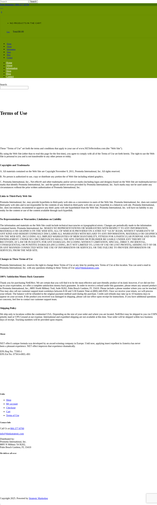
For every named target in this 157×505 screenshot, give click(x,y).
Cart (8, 32)
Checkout (10, 407)
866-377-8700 (17, 428)
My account (12, 404)
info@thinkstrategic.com (87, 268)
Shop (8, 400)
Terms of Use (12, 415)
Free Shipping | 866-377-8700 (14, 4)
